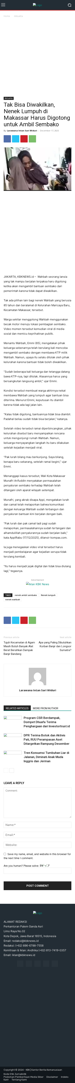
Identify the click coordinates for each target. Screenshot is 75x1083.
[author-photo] (37, 685)
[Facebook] (7, 138)
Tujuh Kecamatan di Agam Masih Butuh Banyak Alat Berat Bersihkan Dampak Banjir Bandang (19, 648)
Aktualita (18, 16)
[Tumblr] (46, 964)
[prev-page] (6, 770)
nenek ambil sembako (26, 595)
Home (7, 16)
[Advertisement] (37, 57)
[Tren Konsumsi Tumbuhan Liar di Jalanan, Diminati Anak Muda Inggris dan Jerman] (13, 757)
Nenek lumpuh (48, 595)
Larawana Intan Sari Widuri (22, 130)
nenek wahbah (12, 599)
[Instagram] (29, 964)
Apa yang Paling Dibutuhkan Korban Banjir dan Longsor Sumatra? (55, 646)
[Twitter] (15, 138)
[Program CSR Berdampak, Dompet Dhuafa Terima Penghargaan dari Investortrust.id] (13, 722)
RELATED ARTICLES (17, 708)
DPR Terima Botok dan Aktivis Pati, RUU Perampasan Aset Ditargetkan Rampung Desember (46, 739)
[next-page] (11, 770)
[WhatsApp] (32, 138)
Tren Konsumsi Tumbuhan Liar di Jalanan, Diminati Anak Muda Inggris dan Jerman (46, 757)
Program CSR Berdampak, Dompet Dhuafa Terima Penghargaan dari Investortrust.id (47, 722)
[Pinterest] (24, 138)
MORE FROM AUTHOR (45, 708)
